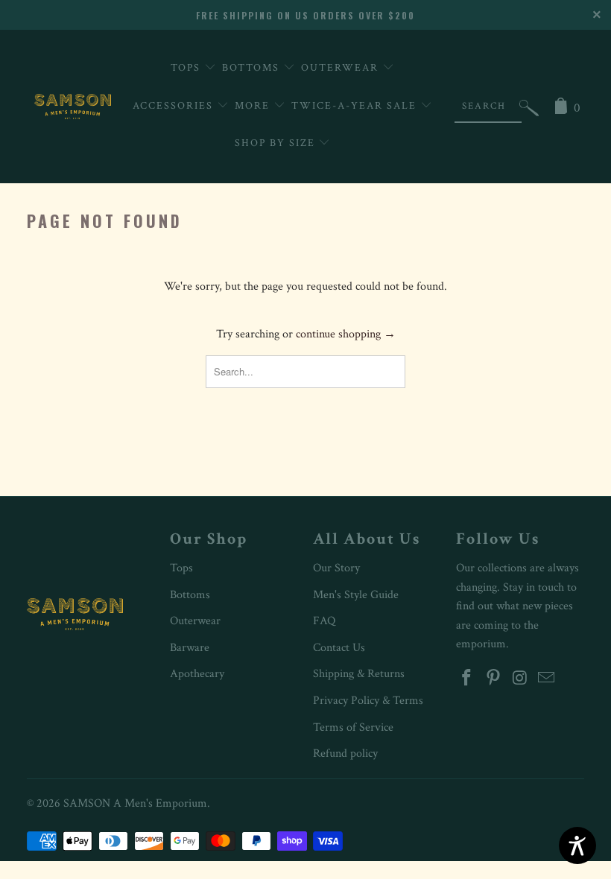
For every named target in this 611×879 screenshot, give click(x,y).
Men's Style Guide (356, 595)
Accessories (175, 105)
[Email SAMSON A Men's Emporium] (547, 679)
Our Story (336, 568)
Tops (187, 67)
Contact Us (339, 648)
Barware (189, 648)
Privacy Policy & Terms (368, 700)
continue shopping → (346, 334)
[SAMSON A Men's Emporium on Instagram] (520, 679)
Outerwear (341, 67)
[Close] (598, 13)
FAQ (324, 621)
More (254, 105)
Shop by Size (277, 143)
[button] (529, 111)
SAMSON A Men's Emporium (135, 803)
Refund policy (345, 753)
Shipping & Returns (359, 674)
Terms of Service (353, 727)
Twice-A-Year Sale (355, 105)
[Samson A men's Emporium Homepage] (72, 106)
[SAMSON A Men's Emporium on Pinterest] (494, 679)
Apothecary (197, 674)
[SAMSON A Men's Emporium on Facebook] (467, 679)
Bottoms (252, 67)
